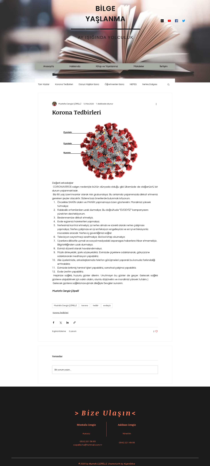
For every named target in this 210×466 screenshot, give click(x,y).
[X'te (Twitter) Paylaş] (60, 322)
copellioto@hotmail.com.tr (87, 445)
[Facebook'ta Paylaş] (53, 322)
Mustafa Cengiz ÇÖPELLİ (65, 306)
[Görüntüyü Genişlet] (105, 152)
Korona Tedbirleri (64, 84)
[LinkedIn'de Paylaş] (67, 322)
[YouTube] (169, 20)
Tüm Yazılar (43, 84)
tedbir (95, 306)
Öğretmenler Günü (114, 84)
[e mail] (162, 20)
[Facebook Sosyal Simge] (176, 20)
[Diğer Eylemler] (156, 104)
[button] (168, 84)
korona (85, 306)
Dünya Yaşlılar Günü (89, 84)
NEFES (133, 84)
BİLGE (106, 8)
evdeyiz (107, 306)
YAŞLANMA (106, 19)
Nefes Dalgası (149, 84)
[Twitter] (183, 20)
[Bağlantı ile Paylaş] (74, 322)
